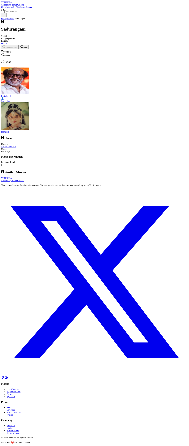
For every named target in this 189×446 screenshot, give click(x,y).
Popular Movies (13, 391)
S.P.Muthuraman (8, 146)
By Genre (11, 396)
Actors (9, 407)
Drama (4, 43)
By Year (16, 7)
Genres (23, 7)
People (29, 7)
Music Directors (14, 412)
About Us (11, 425)
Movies (10, 7)
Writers (10, 415)
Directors (11, 410)
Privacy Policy (13, 430)
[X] (94, 374)
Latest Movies (13, 389)
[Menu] (4, 15)
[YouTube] (6, 378)
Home (4, 7)
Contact (10, 428)
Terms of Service (14, 433)
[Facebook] (2, 378)
